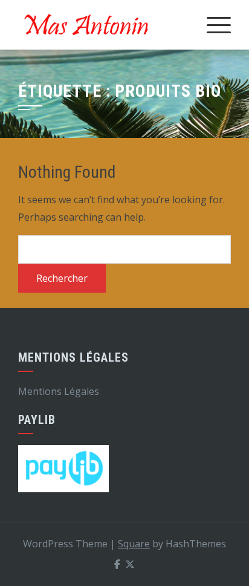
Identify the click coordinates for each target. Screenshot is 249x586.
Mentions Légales (58, 391)
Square (134, 543)
